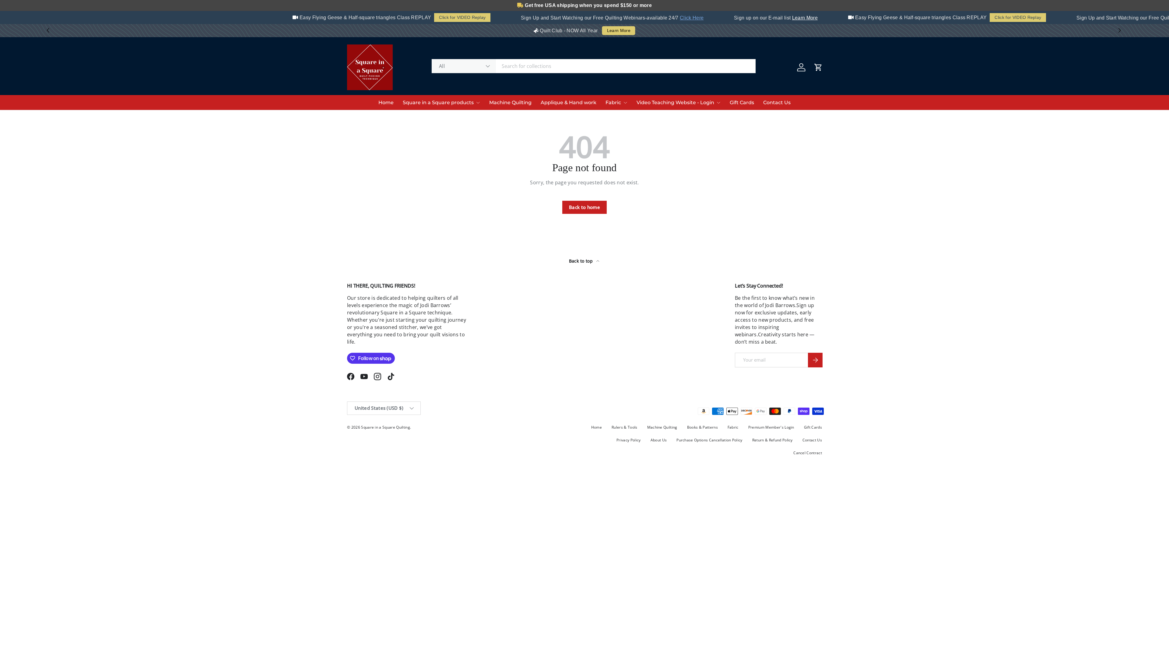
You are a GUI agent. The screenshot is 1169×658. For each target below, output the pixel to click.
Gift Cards (742, 102)
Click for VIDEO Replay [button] (453, 17)
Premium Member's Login (771, 427)
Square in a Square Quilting (385, 427)
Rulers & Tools (624, 427)
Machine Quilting (510, 102)
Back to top (581, 261)
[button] (1120, 30)
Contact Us (777, 102)
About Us (659, 440)
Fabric (613, 102)
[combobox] (594, 66)
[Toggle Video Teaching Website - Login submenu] (718, 102)
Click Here (682, 17)
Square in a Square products (438, 102)
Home (386, 102)
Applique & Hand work (568, 102)
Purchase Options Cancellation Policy (709, 440)
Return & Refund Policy (772, 440)
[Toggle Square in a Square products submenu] (478, 102)
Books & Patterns (702, 427)
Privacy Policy (628, 440)
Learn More (796, 17)
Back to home (584, 207)
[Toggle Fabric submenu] (625, 102)
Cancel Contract (807, 452)
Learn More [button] (618, 34)
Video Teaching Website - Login (675, 102)
